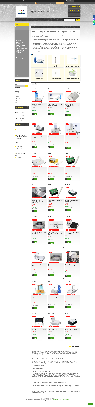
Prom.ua (53, 398)
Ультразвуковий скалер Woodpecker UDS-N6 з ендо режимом (55, 265)
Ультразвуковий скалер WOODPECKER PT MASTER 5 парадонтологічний (37, 201)
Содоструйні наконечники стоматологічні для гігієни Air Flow (72, 66)
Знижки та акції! (18, 28)
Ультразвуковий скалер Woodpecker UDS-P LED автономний (38, 137)
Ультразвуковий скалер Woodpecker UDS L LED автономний (55, 105)
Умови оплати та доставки (34, 19)
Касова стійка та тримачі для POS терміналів (21, 73)
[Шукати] (78, 20)
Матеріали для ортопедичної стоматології (21, 69)
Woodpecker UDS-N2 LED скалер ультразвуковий (71, 201)
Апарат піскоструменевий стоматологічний (56, 79)
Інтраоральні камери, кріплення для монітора (20, 55)
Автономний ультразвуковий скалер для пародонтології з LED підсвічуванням (72, 265)
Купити (35, 114)
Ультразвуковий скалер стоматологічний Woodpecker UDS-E (55, 137)
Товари (23, 19)
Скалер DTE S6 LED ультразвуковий (39, 329)
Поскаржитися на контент (56, 399)
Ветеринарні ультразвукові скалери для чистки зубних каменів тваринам (73, 79)
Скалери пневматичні (39, 78)
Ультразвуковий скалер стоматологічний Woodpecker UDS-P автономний (72, 105)
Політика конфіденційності (64, 399)
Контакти (54, 19)
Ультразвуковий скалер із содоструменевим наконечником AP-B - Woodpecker (39, 298)
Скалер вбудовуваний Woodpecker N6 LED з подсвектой (39, 233)
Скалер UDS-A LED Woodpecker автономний (38, 169)
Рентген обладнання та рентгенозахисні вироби (20, 38)
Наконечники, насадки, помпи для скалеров (55, 66)
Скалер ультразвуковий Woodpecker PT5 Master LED (38, 265)
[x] (32, 54)
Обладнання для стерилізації (21, 48)
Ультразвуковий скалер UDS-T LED (55, 329)
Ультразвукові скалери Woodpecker (39, 65)
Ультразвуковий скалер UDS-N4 (71, 329)
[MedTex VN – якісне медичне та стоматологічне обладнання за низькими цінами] (22, 11)
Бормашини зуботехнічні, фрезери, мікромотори (20, 64)
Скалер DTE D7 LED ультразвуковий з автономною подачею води (72, 297)
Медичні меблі (18, 40)
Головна (17, 19)
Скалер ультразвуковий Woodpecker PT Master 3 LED (72, 233)
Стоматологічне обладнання (21, 35)
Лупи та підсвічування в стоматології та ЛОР (20, 58)
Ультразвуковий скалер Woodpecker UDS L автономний (38, 105)
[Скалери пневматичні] (39, 73)
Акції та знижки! (46, 19)
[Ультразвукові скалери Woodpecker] (39, 59)
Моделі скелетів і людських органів (21, 61)
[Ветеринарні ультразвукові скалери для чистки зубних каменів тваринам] (72, 73)
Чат (91, 404)
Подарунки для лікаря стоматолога (20, 76)
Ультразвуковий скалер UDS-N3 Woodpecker (71, 169)
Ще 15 (17, 102)
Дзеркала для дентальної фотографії (20, 46)
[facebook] (31, 54)
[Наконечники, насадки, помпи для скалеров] (56, 59)
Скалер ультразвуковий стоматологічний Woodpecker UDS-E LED (72, 137)
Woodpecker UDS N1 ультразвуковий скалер (55, 201)
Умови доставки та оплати (19, 26)
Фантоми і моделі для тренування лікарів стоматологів (20, 51)
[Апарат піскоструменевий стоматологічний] (56, 73)
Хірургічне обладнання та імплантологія (20, 43)
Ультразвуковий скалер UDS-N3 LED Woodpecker (55, 169)
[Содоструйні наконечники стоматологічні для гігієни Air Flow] (72, 59)
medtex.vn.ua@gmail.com (20, 153)
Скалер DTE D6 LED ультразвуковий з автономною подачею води (55, 297)
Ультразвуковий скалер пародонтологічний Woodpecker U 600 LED (55, 233)
